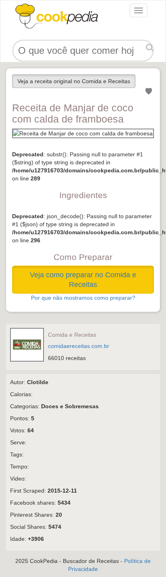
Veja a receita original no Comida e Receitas (73, 81)
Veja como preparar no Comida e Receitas (83, 279)
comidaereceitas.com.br (78, 346)
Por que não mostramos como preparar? (83, 298)
